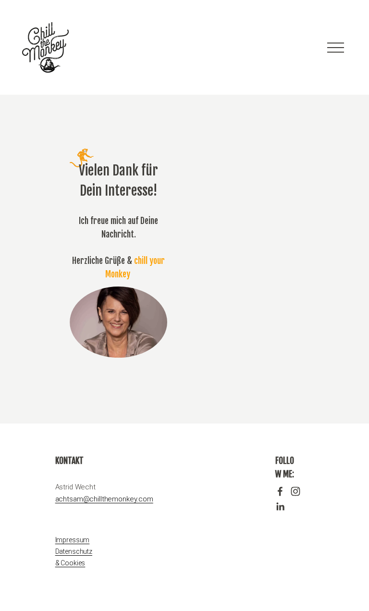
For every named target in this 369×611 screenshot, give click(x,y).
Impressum (72, 540)
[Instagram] (295, 491)
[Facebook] (280, 491)
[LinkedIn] (280, 506)
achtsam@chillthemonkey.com (104, 499)
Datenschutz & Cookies (73, 557)
